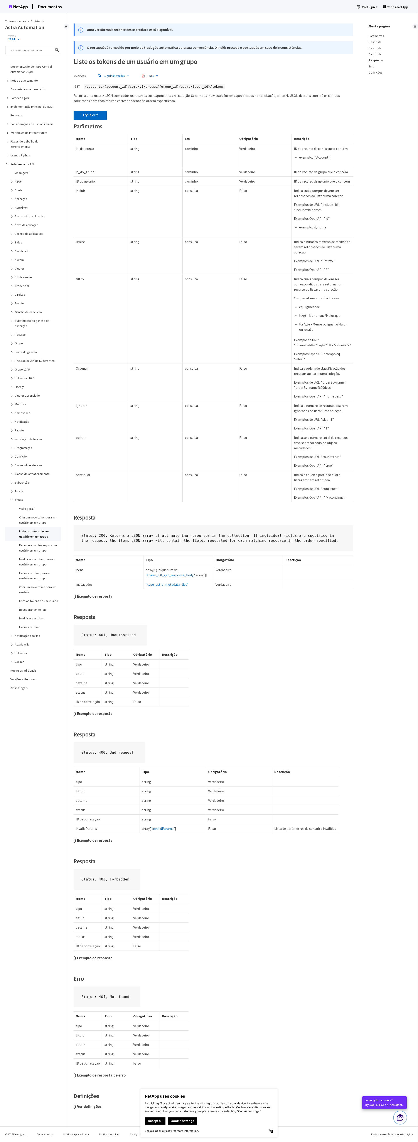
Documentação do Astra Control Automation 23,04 (31, 69)
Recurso (20, 335)
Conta (18, 190)
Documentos (50, 6)
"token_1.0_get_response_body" (170, 575)
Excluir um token (29, 627)
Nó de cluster (23, 277)
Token (19, 500)
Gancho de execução (28, 312)
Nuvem (19, 260)
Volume (19, 662)
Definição (21, 456)
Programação (23, 448)
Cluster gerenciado (27, 395)
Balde (18, 242)
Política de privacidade (76, 1134)
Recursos (16, 115)
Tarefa (19, 491)
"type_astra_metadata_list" (167, 584)
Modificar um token (31, 618)
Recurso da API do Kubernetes (35, 361)
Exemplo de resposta (95, 596)
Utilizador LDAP (24, 378)
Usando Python (20, 155)
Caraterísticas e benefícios (28, 89)
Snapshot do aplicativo (30, 216)
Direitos (20, 295)
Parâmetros (376, 36)
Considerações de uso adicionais (31, 124)
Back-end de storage (28, 465)
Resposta (375, 42)
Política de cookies (109, 1134)
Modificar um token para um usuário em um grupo (37, 561)
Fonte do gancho (26, 352)
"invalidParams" (163, 828)
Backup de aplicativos (29, 234)
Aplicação (21, 199)
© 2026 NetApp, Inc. (16, 1134)
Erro (371, 66)
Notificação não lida (27, 636)
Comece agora (20, 98)
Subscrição (22, 483)
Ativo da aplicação (26, 225)
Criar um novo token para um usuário (37, 589)
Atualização (22, 644)
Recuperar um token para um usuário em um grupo (38, 547)
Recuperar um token (32, 610)
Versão (12, 36)
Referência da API (22, 164)
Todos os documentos (17, 21)
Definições (376, 72)
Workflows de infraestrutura (28, 133)
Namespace (22, 413)
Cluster (19, 268)
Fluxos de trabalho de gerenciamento (24, 144)
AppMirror (21, 208)
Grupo (19, 343)
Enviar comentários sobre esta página (392, 1134)
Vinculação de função (28, 439)
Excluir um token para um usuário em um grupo (35, 575)
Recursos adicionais (23, 670)
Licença (19, 387)
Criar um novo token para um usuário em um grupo (37, 520)
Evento (19, 303)
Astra (38, 21)
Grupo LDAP (22, 369)
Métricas (20, 404)
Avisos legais (19, 688)
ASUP (18, 181)
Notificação (22, 422)
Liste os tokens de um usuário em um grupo (34, 533)
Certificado (22, 251)
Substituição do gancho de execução (32, 323)
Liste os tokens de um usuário (38, 601)
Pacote (19, 430)
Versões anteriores (23, 679)
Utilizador (21, 653)
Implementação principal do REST (32, 107)
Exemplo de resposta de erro (101, 1075)
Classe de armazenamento (32, 474)
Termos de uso (45, 1134)
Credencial (22, 286)
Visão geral (22, 173)
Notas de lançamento (24, 80)
